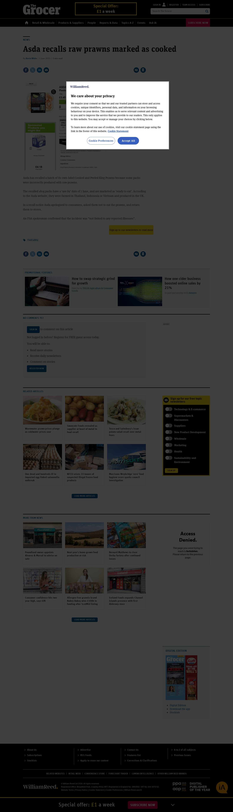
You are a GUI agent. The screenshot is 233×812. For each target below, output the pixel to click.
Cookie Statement (118, 131)
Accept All (128, 140)
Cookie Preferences (101, 140)
